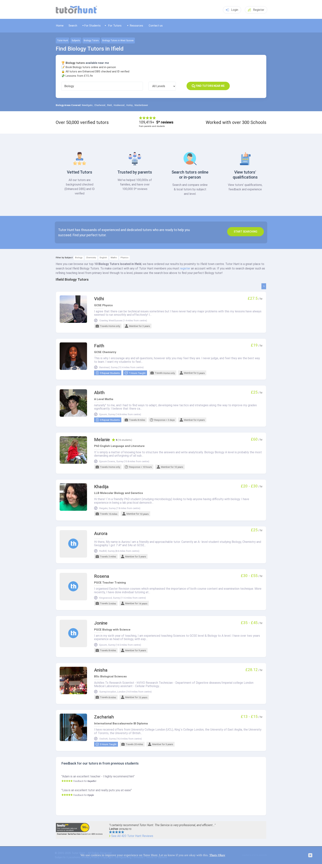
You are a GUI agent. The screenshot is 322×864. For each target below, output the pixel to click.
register (185, 268)
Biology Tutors (91, 40)
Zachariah (104, 717)
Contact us (156, 25)
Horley (129, 105)
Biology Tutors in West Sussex (118, 40)
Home (60, 25)
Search (73, 25)
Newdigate (87, 105)
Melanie (102, 439)
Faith (99, 345)
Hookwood (119, 105)
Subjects (76, 40)
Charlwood (99, 105)
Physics (124, 257)
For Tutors (114, 25)
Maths (114, 257)
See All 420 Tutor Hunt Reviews (132, 836)
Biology (78, 257)
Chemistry (91, 257)
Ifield (109, 105)
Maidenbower (141, 105)
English (103, 257)
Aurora (101, 533)
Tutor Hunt (62, 40)
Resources (136, 25)
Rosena (101, 576)
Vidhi (99, 298)
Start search (245, 231)
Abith (99, 392)
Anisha (101, 670)
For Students (92, 25)
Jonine (101, 623)
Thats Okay (217, 855)
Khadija (101, 486)
